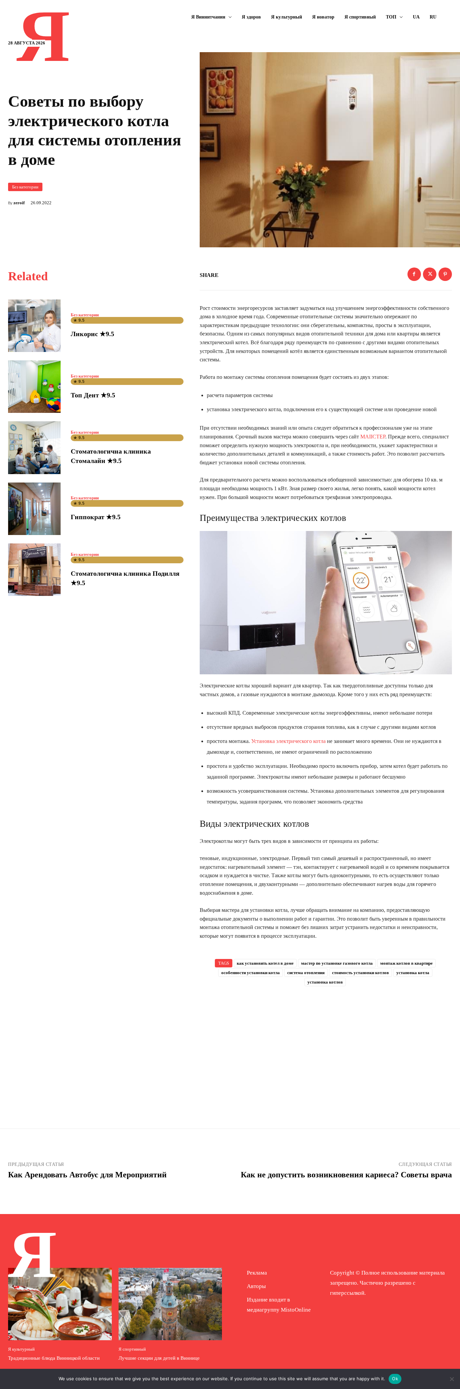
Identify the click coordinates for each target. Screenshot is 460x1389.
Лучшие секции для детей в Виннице (159, 1358)
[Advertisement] (325, 1046)
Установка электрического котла (288, 741)
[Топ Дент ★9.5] (34, 386)
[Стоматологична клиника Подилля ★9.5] (34, 569)
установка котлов (325, 982)
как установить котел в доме (265, 963)
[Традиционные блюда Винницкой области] (60, 1304)
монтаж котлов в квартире (406, 963)
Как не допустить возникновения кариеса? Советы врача (346, 1174)
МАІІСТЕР (372, 436)
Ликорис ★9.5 (92, 333)
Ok (395, 1378)
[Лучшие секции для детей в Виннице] (170, 1304)
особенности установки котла (250, 972)
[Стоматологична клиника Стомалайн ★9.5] (34, 447)
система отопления (306, 972)
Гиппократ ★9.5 (96, 517)
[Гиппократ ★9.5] (34, 509)
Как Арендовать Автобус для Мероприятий (87, 1174)
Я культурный (21, 1349)
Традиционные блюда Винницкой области (54, 1358)
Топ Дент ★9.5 (93, 395)
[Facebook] (414, 274)
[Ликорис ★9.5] (34, 325)
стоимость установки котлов (360, 972)
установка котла (412, 972)
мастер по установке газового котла (337, 963)
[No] (451, 1379)
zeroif (19, 203)
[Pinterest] (445, 274)
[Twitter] (429, 274)
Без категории (25, 186)
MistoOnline (296, 1310)
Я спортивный (132, 1349)
